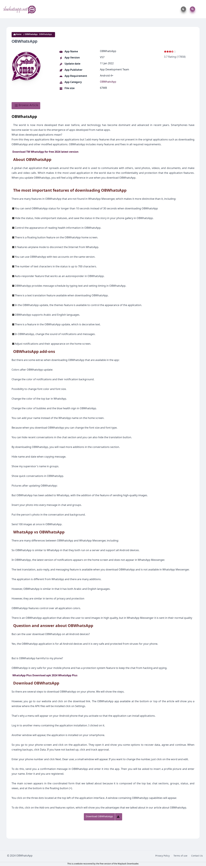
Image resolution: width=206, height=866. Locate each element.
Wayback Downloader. (128, 864)
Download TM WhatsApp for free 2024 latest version (45, 152)
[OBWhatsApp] (19, 9)
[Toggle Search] (192, 9)
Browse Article (28, 105)
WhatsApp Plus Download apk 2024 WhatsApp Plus (44, 676)
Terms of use (180, 856)
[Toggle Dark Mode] (183, 9)
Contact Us (197, 856)
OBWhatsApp (31, 35)
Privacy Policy (162, 856)
